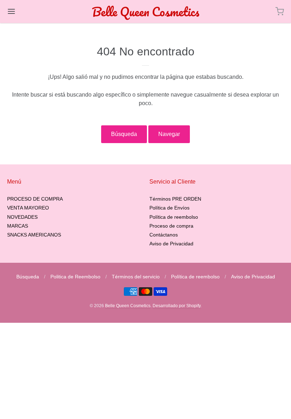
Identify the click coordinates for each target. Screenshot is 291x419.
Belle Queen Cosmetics (145, 12)
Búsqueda (124, 134)
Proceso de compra (171, 226)
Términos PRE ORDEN (175, 199)
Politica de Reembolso (75, 276)
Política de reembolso (173, 217)
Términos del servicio (136, 276)
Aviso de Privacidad (171, 243)
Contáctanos (163, 235)
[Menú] (34, 11)
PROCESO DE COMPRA (35, 199)
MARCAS (17, 226)
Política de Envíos (169, 208)
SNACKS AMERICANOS (34, 235)
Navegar (169, 134)
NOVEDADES (22, 217)
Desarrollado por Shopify (177, 305)
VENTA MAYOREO (28, 208)
